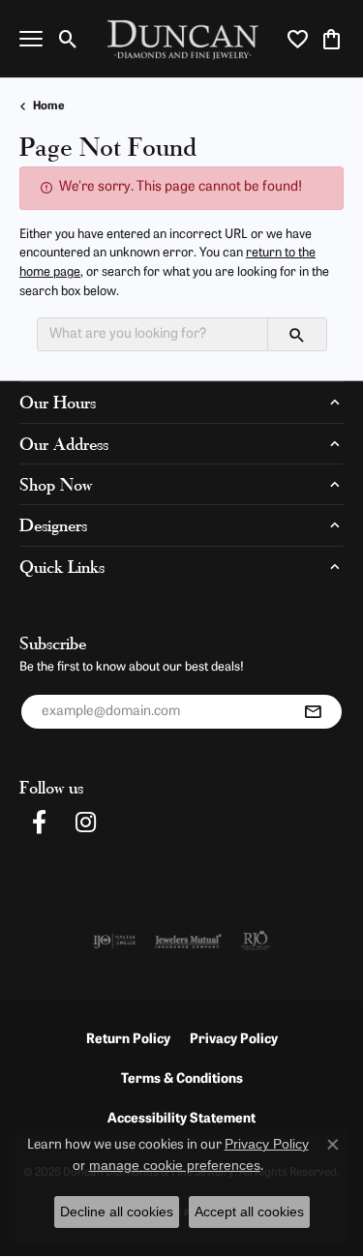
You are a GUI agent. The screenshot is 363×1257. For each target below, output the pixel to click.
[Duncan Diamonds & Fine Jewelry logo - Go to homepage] (181, 39)
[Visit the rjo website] (255, 940)
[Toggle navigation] (31, 39)
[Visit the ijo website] (114, 940)
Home (49, 106)
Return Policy (128, 1040)
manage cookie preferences (174, 1165)
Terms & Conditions (182, 1079)
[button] (68, 38)
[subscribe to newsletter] (313, 712)
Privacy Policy (234, 1040)
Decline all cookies (116, 1211)
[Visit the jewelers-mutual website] (188, 940)
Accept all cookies (249, 1211)
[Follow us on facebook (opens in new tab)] (38, 822)
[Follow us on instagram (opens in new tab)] (85, 822)
